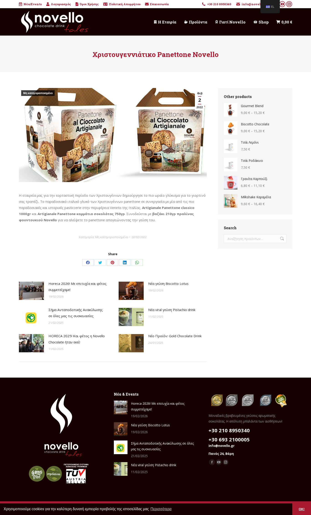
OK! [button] (302, 509)
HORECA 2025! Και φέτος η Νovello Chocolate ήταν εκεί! (76, 339)
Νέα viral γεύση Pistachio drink (171, 309)
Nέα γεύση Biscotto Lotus (168, 283)
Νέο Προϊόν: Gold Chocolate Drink (174, 336)
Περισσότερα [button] (160, 509)
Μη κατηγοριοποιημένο (38, 93)
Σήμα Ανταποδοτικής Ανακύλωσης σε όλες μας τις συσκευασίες (75, 312)
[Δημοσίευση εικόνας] (31, 291)
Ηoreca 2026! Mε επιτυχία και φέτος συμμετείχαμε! (77, 286)
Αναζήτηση (281, 238)
